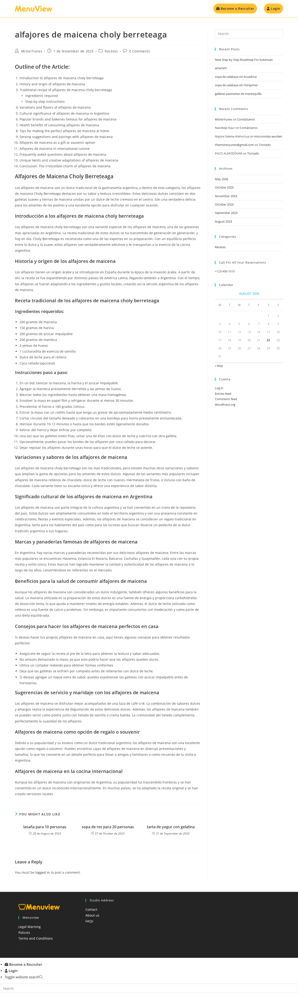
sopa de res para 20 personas (108, 826)
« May (219, 366)
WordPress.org (225, 404)
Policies (24, 932)
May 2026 (221, 179)
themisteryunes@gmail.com (234, 145)
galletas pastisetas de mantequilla (238, 94)
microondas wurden (268, 136)
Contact (91, 909)
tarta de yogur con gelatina (171, 826)
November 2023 (226, 196)
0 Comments (139, 51)
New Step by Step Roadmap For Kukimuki (244, 60)
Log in (219, 388)
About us (92, 915)
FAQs (89, 921)
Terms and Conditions (35, 938)
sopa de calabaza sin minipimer (236, 85)
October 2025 (224, 187)
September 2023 (226, 213)
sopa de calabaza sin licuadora (236, 77)
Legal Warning (29, 926)
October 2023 (224, 204)
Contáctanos (246, 119)
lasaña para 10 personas (44, 826)
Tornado (265, 145)
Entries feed (223, 394)
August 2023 (223, 221)
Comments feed (226, 399)
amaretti (221, 68)
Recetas (111, 51)
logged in (42, 872)
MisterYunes (31, 51)
